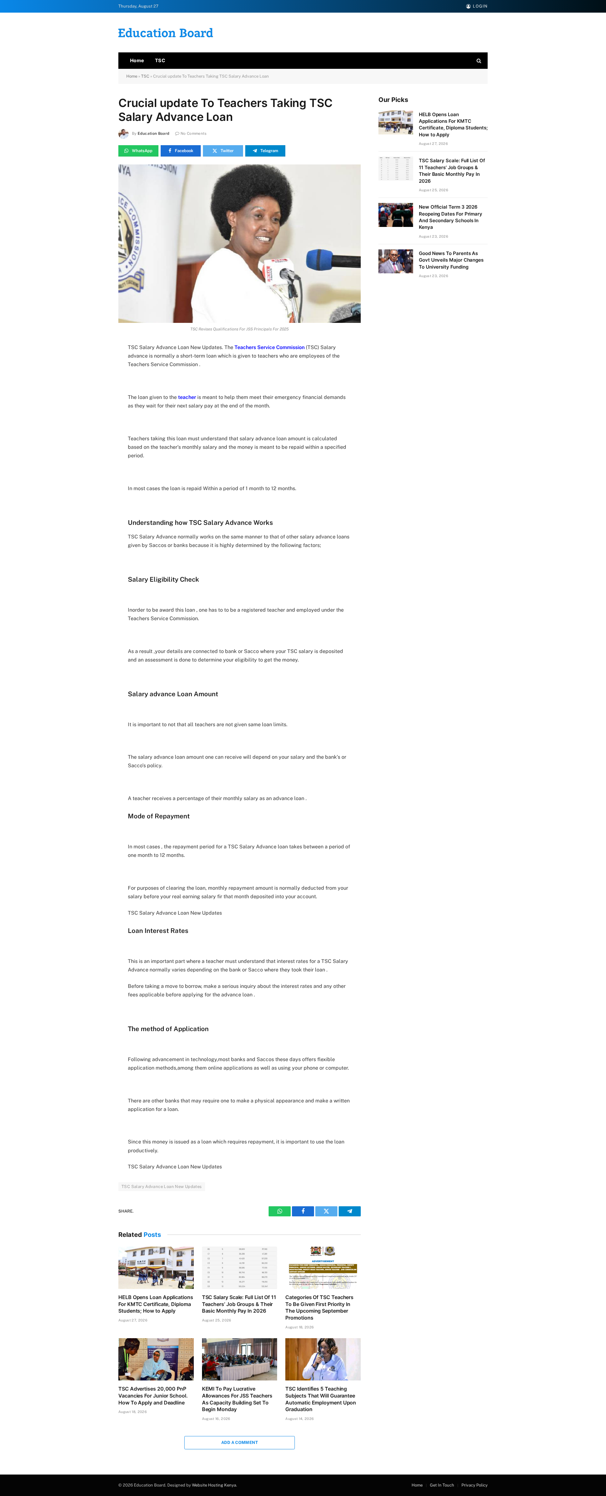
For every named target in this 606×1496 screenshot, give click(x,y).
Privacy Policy (474, 1485)
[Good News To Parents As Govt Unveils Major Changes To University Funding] (395, 261)
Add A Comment (239, 1442)
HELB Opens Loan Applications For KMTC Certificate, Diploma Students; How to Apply (155, 1304)
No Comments (194, 133)
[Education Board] (165, 33)
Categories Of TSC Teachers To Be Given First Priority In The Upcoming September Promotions (319, 1307)
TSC (160, 60)
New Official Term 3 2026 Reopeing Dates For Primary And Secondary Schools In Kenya (450, 217)
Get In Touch (442, 1485)
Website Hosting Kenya (214, 1485)
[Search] (478, 61)
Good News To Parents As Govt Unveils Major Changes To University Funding (451, 260)
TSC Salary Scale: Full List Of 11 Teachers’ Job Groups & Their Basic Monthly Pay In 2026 (239, 1304)
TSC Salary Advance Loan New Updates (162, 1186)
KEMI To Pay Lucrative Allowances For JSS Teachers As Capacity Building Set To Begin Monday (237, 1399)
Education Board (153, 133)
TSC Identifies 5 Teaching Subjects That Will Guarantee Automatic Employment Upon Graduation (320, 1399)
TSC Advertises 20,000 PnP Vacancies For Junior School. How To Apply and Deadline (153, 1396)
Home (137, 60)
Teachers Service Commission (270, 347)
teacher (187, 397)
